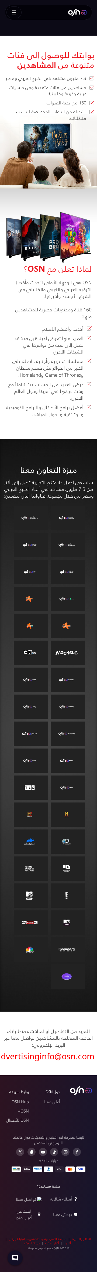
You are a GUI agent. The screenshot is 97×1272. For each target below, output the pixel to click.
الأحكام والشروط (81, 1239)
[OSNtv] (81, 1090)
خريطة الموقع (32, 1243)
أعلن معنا (52, 1101)
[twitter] (20, 1152)
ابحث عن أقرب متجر (23, 1214)
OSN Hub (20, 1101)
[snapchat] (31, 1152)
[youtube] (43, 1152)
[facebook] (77, 1152)
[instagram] (65, 1152)
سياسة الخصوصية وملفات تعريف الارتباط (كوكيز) (37, 1239)
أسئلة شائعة (61, 1199)
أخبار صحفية (52, 1243)
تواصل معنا (26, 1199)
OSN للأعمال (17, 1120)
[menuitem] (77, 12)
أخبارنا (67, 1243)
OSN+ (23, 1111)
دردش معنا (62, 1214)
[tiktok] (54, 1152)
